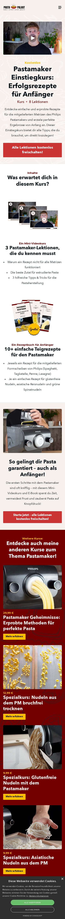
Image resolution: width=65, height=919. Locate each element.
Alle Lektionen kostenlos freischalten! (32, 150)
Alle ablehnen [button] (32, 909)
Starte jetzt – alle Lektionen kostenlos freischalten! (32, 517)
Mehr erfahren (14, 636)
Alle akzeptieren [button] (32, 902)
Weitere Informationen (39, 896)
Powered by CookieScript (32, 916)
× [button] (62, 879)
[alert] (32, 897)
